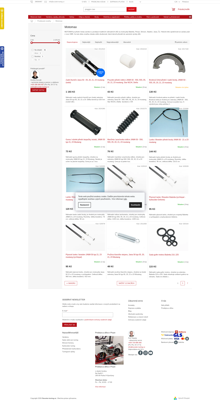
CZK (176, 2)
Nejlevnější (86, 42)
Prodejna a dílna (98, 2)
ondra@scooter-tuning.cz (39, 87)
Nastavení (84, 205)
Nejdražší (98, 42)
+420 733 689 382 (135, 343)
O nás (84, 2)
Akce (38, 53)
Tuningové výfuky (68, 352)
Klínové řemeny (68, 343)
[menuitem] (36, 17)
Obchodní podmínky (135, 314)
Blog (131, 2)
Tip (37, 60)
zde (125, 199)
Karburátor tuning (68, 346)
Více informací (100, 387)
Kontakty (131, 305)
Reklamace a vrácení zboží (138, 317)
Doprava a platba (117, 2)
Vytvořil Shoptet (184, 398)
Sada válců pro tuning (70, 340)
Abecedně (127, 42)
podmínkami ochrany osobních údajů (98, 320)
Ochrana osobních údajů (137, 320)
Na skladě (40, 50)
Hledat (131, 9)
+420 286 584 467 (37, 84)
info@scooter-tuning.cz (136, 347)
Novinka (39, 56)
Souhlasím (135, 205)
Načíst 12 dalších (126, 283)
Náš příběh (165, 305)
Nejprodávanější (113, 42)
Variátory (65, 337)
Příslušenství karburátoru (71, 349)
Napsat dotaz (38, 90)
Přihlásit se (69, 325)
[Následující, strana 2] (183, 283)
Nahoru (71, 283)
